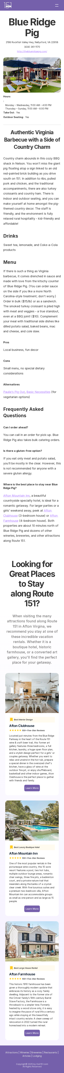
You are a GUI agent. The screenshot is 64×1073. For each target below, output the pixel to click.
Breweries (36, 1052)
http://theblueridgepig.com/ (32, 51)
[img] (7, 5)
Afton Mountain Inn (16, 495)
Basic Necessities (38, 392)
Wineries (24, 1052)
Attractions (11, 1052)
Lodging (37, 1055)
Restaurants (50, 1052)
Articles (26, 1055)
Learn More (32, 1033)
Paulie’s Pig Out (14, 392)
